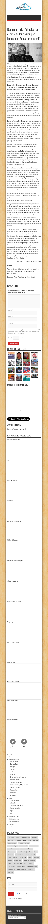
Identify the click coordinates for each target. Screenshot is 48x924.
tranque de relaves (32, 866)
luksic (30, 857)
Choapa (21, 843)
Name (10, 310)
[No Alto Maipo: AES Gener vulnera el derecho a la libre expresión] (34, 355)
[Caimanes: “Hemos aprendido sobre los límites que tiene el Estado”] (11, 370)
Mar (11, 813)
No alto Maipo (18, 863)
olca (25, 863)
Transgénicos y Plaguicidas (19, 785)
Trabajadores (14, 790)
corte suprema (34, 846)
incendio (33, 854)
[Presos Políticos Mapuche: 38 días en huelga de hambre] (11, 377)
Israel (9, 857)
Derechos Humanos (16, 805)
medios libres (18, 860)
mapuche (36, 857)
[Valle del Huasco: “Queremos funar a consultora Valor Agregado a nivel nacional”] (26, 362)
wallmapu (10, 872)
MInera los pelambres (29, 860)
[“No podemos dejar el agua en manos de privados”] (26, 377)
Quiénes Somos (14, 819)
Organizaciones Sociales (18, 777)
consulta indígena (13, 846)
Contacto (11, 824)
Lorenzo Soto (22, 857)
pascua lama (11, 866)
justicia (15, 857)
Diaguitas (23, 849)
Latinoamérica (14, 800)
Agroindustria (14, 761)
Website (10, 323)
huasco (27, 854)
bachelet (10, 840)
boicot (29, 840)
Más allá (12, 803)
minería (10, 863)
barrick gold (18, 840)
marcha (10, 860)
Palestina (30, 863)
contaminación (24, 846)
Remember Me (23, 894)
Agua (11, 811)
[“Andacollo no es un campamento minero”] (11, 355)
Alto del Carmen (25, 837)
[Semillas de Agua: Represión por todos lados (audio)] (19, 355)
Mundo (11, 798)
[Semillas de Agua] (24, 9)
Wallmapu (13, 792)
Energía (12, 767)
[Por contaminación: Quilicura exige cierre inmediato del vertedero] (26, 370)
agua (17, 837)
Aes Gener (11, 837)
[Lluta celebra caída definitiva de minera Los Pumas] (19, 370)
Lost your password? (16, 898)
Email (9, 317)
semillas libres (21, 866)
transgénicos (11, 869)
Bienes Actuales (14, 759)
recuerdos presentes (15, 915)
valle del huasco (21, 869)
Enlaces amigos (14, 822)
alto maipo (34, 837)
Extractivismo (12, 852)
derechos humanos (13, 849)
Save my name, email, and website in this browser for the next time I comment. (24, 331)
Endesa (30, 849)
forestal (20, 852)
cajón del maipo (12, 843)
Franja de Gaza (28, 852)
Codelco (27, 843)
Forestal (12, 769)
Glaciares (10, 854)
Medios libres (14, 772)
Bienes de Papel (14, 816)
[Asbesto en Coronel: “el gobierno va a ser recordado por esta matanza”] (34, 376)
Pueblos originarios (16, 782)
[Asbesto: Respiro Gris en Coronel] (11, 362)
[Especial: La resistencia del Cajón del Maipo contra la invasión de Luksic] (34, 370)
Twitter (11, 827)
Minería (12, 774)
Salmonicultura (15, 787)
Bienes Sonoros (14, 757)
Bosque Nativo (14, 764)
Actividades (12, 796)
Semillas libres (14, 779)
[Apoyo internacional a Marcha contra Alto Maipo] (26, 355)
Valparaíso (31, 869)
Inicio (10, 754)
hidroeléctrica (19, 854)
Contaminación (15, 808)
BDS (24, 840)
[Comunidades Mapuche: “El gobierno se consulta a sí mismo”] (19, 362)
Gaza (35, 852)
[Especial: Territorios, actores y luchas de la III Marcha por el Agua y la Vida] (19, 377)
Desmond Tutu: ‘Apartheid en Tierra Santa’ (21, 277)
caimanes (36, 840)
